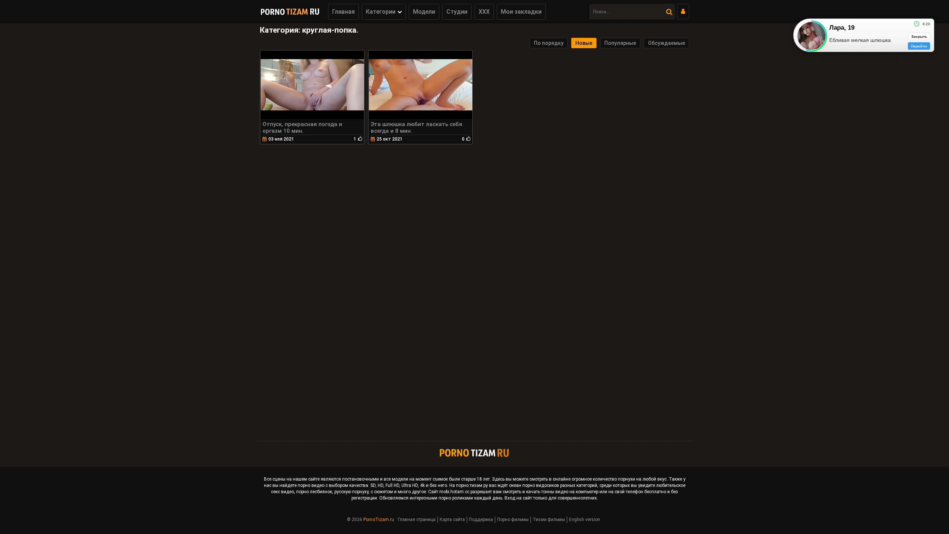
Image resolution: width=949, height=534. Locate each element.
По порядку (548, 43)
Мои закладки (521, 11)
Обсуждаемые (666, 43)
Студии (456, 11)
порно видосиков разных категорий (559, 485)
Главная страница (417, 519)
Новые (583, 43)
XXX (484, 11)
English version (584, 519)
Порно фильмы (513, 519)
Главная (343, 11)
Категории (381, 11)
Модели (424, 11)
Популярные (620, 43)
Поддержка (481, 519)
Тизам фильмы (549, 519)
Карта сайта (452, 519)
